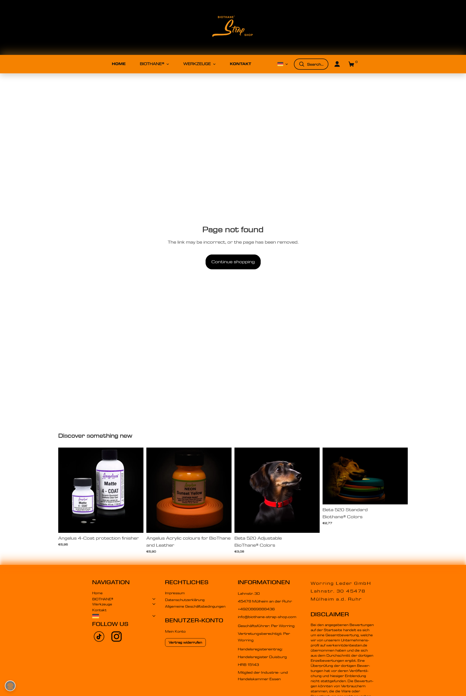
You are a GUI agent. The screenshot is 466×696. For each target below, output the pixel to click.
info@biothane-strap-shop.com (267, 617)
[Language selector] (123, 616)
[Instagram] (116, 636)
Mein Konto (175, 631)
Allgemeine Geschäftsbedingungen (195, 606)
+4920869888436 (256, 609)
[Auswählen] (136, 525)
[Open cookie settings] (10, 685)
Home (97, 593)
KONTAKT (240, 63)
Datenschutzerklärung (185, 600)
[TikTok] (99, 636)
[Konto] (337, 64)
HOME (119, 63)
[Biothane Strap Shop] (233, 27)
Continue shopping (233, 261)
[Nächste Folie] (136, 490)
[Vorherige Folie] (65, 490)
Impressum (175, 593)
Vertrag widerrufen (185, 642)
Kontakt (99, 610)
